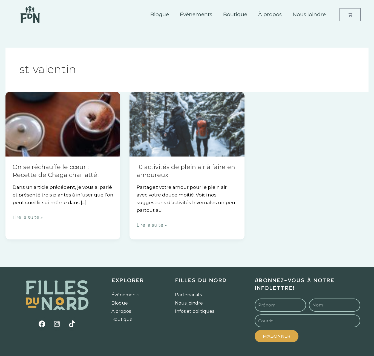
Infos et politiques (194, 311)
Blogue (159, 14)
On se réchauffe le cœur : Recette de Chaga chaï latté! (56, 171)
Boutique (235, 14)
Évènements (196, 14)
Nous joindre (309, 14)
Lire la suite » (28, 216)
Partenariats (188, 294)
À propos (270, 14)
